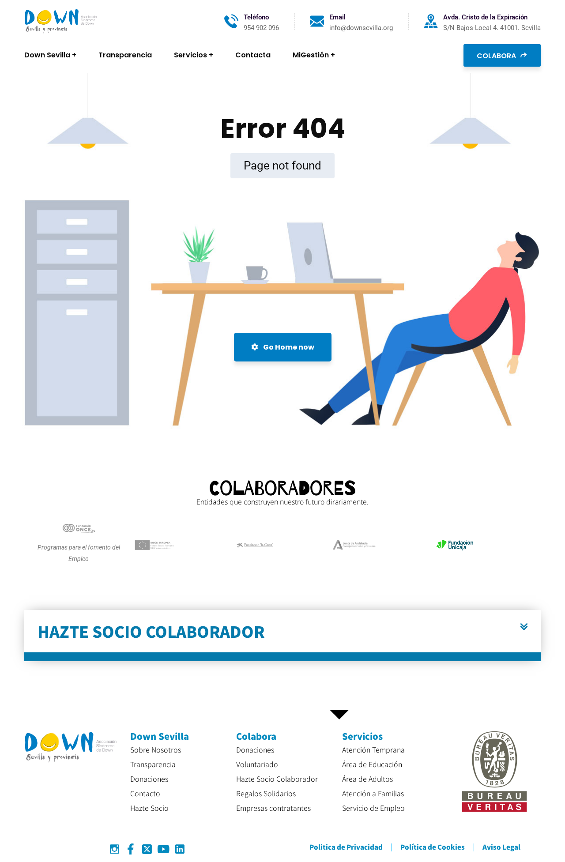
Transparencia (153, 764)
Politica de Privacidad (346, 846)
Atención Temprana (373, 749)
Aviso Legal (501, 846)
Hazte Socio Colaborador (277, 778)
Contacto (145, 793)
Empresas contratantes (273, 807)
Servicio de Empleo (373, 807)
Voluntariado (257, 764)
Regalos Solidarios (266, 793)
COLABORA (497, 56)
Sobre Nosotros (155, 749)
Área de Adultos (367, 778)
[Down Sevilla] (60, 21)
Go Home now (288, 347)
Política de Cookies (432, 846)
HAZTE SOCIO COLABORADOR (151, 631)
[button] (282, 635)
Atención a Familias (373, 793)
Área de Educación (372, 764)
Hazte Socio (149, 807)
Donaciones (149, 778)
